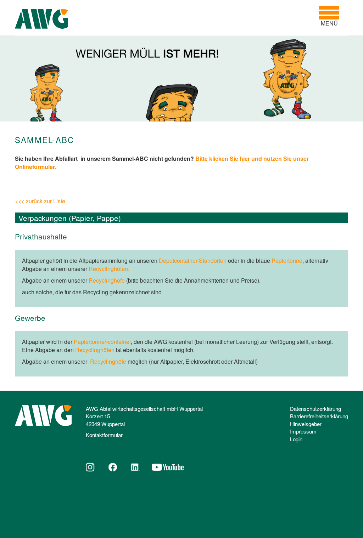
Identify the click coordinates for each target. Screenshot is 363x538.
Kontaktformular (104, 434)
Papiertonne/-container (102, 342)
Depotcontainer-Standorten (193, 260)
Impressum (303, 431)
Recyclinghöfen (95, 350)
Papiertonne (287, 260)
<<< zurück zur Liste (40, 201)
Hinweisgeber (306, 423)
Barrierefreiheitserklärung (319, 416)
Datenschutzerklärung (315, 408)
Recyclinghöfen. (109, 269)
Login (296, 439)
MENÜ (332, 16)
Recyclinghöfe (107, 280)
